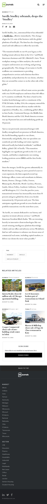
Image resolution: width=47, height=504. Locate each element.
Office (35, 277)
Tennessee (6, 430)
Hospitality (6, 457)
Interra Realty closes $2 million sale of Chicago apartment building (12, 296)
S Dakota (5, 427)
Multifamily (14, 277)
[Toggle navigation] (44, 4)
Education (5, 448)
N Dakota (5, 415)
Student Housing (8, 485)
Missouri (5, 412)
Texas (27, 309)
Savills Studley (13, 259)
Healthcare (6, 454)
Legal (4, 463)
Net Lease (5, 469)
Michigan (5, 403)
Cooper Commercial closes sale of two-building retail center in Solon (11, 331)
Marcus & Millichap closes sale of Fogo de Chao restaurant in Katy (34, 329)
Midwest (5, 12)
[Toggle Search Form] (38, 5)
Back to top (23, 368)
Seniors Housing (7, 481)
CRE (12, 12)
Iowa (4, 394)
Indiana (4, 391)
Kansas (4, 397)
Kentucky (5, 400)
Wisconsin (5, 436)
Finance (4, 451)
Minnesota (6, 409)
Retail (34, 309)
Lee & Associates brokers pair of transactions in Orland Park (34, 297)
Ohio (13, 309)
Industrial (5, 460)
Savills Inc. (8, 36)
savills (22, 254)
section (4, 478)
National (5, 418)
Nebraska (5, 421)
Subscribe (23, 355)
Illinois (5, 277)
